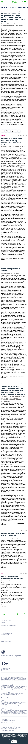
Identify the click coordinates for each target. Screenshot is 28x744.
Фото (9, 7)
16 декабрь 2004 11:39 (22, 11)
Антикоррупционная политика (7, 722)
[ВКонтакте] (2, 131)
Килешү (14, 741)
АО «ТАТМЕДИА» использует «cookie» (8, 724)
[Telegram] (6, 131)
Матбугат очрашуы (17, 7)
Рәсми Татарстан (4, 11)
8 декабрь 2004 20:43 (23, 573)
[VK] (3, 614)
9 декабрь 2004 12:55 (23, 383)
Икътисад (3, 383)
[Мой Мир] (15, 131)
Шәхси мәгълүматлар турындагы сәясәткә (15, 736)
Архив (2, 573)
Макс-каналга (21, 124)
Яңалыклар (4, 7)
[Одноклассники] (9, 131)
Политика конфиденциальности (7, 730)
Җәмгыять (3, 135)
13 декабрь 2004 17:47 (22, 135)
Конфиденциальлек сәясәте (8, 737)
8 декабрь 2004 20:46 (23, 530)
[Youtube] (17, 614)
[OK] (24, 614)
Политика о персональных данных (8, 720)
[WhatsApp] (12, 131)
